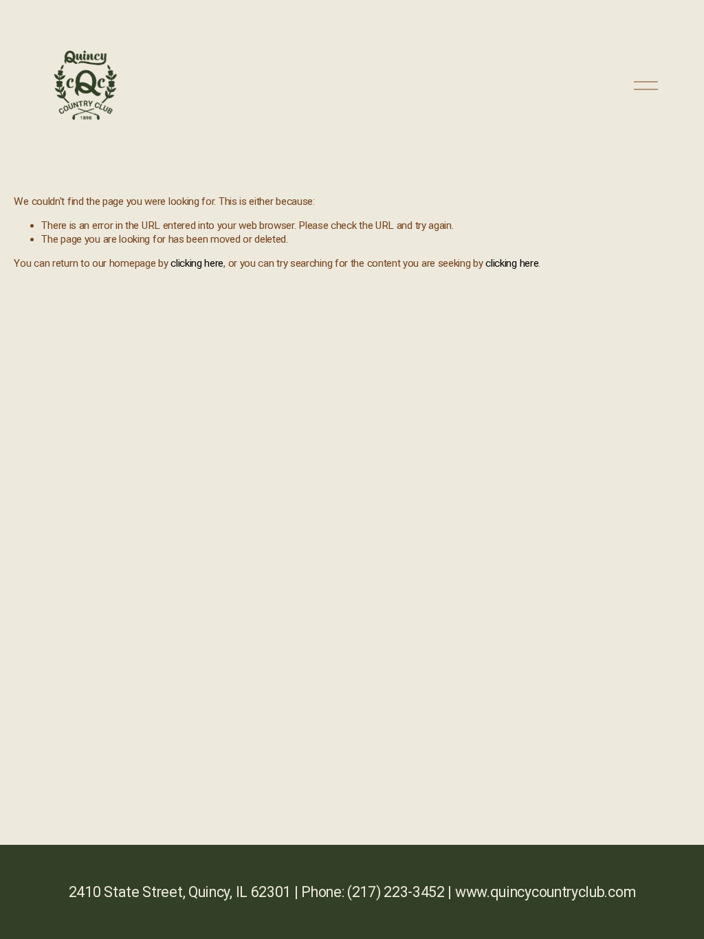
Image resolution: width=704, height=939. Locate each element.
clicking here (196, 263)
